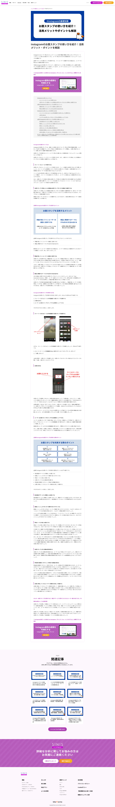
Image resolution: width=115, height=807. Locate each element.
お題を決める (42, 115)
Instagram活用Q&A (62, 794)
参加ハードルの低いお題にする (46, 125)
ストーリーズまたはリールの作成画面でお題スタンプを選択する (54, 113)
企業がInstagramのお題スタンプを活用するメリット (49, 104)
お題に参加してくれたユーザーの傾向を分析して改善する (53, 132)
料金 (29, 2)
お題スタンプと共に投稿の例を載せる (48, 127)
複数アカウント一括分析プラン (27, 790)
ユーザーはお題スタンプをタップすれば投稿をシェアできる (53, 117)
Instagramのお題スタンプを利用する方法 (47, 110)
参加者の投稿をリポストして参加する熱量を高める (51, 130)
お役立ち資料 (61, 786)
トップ (32, 8)
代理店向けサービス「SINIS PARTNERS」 (29, 788)
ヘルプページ (61, 792)
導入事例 (24, 2)
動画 (60, 784)
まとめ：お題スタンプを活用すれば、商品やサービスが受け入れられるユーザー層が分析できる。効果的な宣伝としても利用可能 (58, 135)
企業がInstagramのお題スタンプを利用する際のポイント (50, 119)
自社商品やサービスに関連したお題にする (49, 121)
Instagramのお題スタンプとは (44, 98)
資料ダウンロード (50, 761)
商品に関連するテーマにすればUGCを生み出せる (51, 108)
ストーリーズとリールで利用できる (47, 100)
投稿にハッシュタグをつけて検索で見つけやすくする (52, 123)
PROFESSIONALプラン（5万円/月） (28, 786)
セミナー (61, 782)
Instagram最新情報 (62, 790)
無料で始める (66, 761)
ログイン (88, 2)
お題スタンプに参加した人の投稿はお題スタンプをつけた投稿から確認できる (58, 102)
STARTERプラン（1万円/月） (27, 784)
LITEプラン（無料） (25, 782)
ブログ (42, 8)
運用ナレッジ (37, 8)
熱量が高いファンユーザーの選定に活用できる (50, 106)
